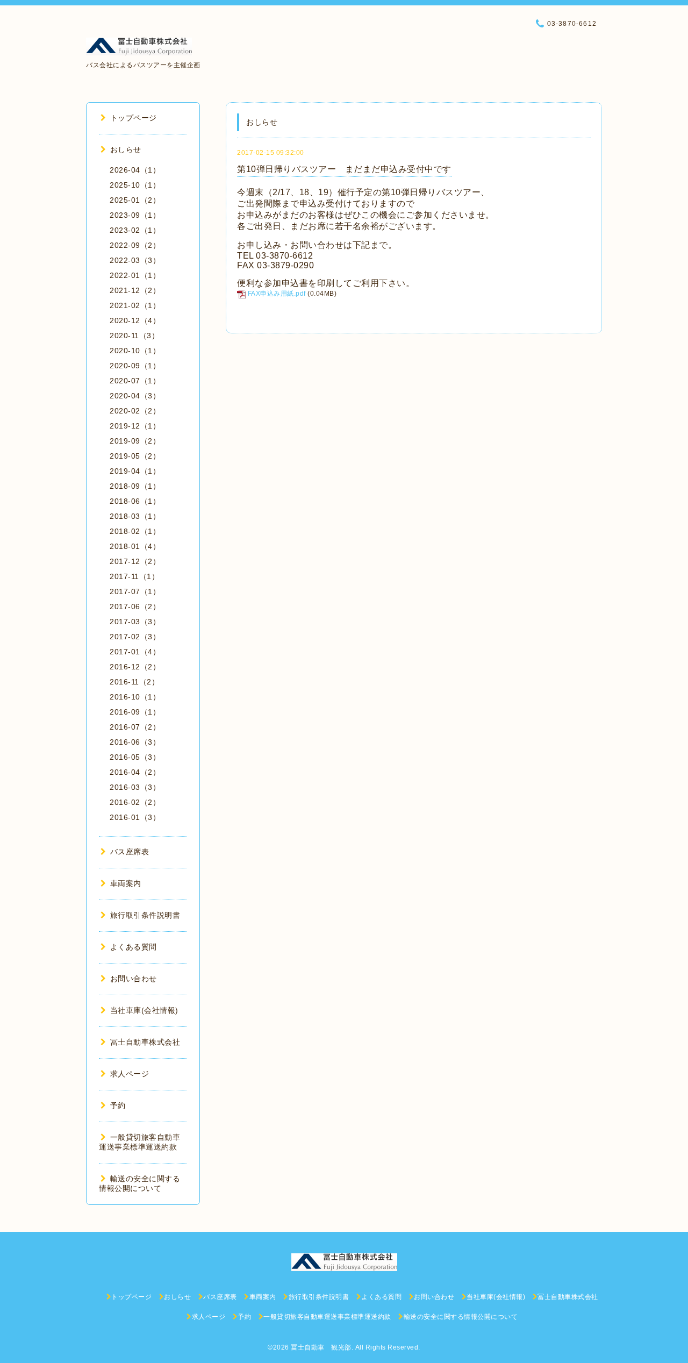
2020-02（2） (135, 410)
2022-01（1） (135, 275)
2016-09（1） (135, 712)
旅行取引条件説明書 (145, 915)
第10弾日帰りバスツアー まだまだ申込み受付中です (344, 169)
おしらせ (125, 149)
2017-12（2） (135, 561)
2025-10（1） (135, 185)
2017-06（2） (135, 606)
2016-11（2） (134, 681)
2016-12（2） (135, 666)
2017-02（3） (135, 636)
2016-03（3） (135, 787)
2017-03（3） (135, 621)
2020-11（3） (134, 335)
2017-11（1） (134, 576)
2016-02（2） (135, 802)
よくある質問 (133, 947)
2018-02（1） (135, 531)
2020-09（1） (135, 365)
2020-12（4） (135, 320)
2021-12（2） (135, 290)
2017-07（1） (135, 591)
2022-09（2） (135, 245)
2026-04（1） (135, 170)
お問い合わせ (133, 978)
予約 (118, 1105)
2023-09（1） (135, 215)
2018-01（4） (135, 546)
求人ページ (129, 1073)
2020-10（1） (135, 350)
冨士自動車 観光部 (321, 1347)
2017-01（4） (135, 651)
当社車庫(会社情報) (144, 1010)
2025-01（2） (135, 200)
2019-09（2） (135, 441)
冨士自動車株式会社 (145, 1042)
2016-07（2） (135, 727)
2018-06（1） (135, 501)
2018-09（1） (135, 486)
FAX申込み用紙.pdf (277, 293)
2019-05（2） (135, 456)
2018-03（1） (135, 516)
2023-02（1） (135, 230)
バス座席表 (129, 851)
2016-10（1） (135, 697)
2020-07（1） (135, 380)
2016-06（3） (135, 742)
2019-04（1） (135, 471)
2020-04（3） (135, 395)
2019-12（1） (135, 426)
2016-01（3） (135, 817)
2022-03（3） (135, 260)
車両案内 (125, 883)
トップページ (133, 117)
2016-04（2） (135, 772)
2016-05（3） (135, 757)
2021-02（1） (135, 305)
